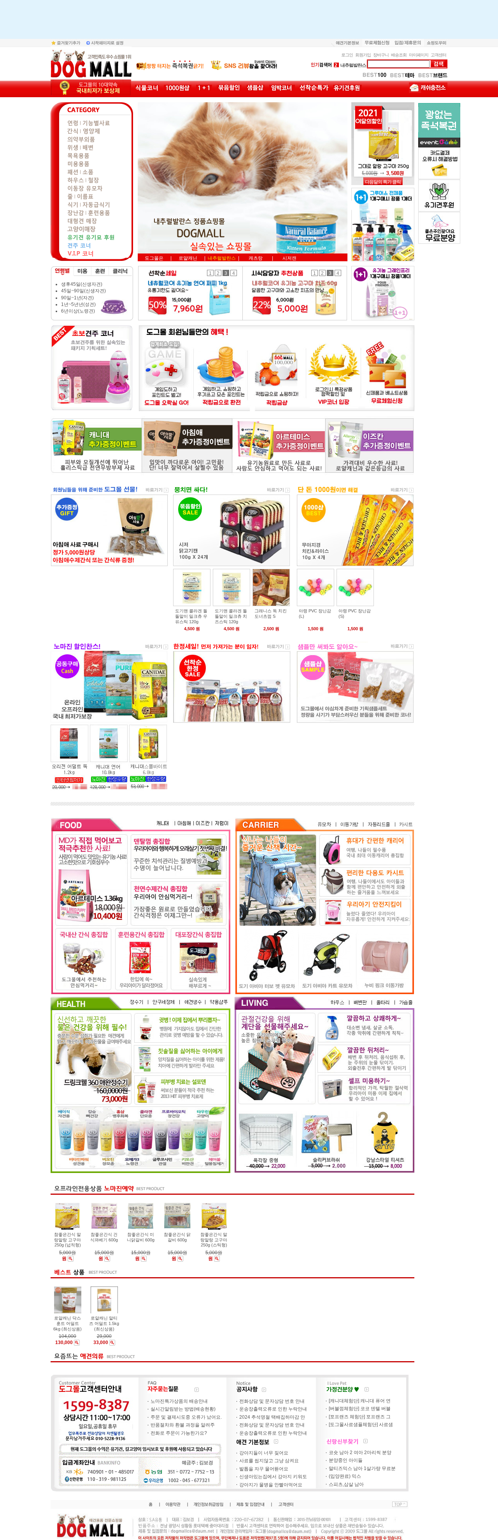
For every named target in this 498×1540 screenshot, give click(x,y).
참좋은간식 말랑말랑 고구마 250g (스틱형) (213, 1240)
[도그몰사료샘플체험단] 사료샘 (361, 1425)
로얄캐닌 (346, 65)
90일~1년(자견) (77, 298)
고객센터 (438, 54)
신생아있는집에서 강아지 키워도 (273, 1477)
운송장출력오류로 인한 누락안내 (273, 1409)
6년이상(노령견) (78, 311)
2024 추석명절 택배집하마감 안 (272, 1417)
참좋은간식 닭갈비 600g (177, 1237)
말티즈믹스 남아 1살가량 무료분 (362, 1468)
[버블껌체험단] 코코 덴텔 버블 (360, 1409)
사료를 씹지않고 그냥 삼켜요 (269, 1461)
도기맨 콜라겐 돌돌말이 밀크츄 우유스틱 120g (191, 616)
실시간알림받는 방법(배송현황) (183, 1409)
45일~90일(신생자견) (83, 291)
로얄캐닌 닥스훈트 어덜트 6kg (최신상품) (67, 1323)
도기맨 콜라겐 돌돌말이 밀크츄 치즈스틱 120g (231, 616)
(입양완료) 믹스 (345, 1476)
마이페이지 (418, 54)
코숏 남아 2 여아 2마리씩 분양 (360, 1452)
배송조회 (399, 54)
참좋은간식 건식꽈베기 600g (104, 1237)
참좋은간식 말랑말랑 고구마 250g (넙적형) (67, 1240)
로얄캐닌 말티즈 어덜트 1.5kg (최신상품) (104, 1323)
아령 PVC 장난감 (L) (315, 613)
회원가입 (363, 54)
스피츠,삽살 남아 (346, 1484)
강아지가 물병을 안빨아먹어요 (270, 1485)
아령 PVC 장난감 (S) (354, 613)
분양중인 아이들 (346, 1460)
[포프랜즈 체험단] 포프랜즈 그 (360, 1416)
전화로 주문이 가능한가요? (179, 1433)
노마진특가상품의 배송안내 (179, 1401)
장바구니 (381, 54)
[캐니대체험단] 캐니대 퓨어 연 (360, 1401)
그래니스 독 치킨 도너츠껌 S (270, 613)
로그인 (347, 54)
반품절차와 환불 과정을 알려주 (183, 1425)
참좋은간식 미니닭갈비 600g (140, 1237)
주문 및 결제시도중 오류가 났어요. (186, 1417)
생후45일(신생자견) (81, 284)
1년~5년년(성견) (78, 304)
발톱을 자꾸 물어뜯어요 (263, 1469)
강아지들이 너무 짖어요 (263, 1453)
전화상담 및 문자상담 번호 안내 (272, 1401)
